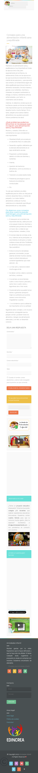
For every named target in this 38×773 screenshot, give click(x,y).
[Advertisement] (19, 21)
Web (8, 369)
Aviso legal (10, 716)
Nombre (10, 352)
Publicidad (10, 722)
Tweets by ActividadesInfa (17, 610)
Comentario (11, 331)
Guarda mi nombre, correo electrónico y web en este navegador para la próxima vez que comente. (18, 380)
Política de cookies (13, 719)
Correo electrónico (13, 360)
